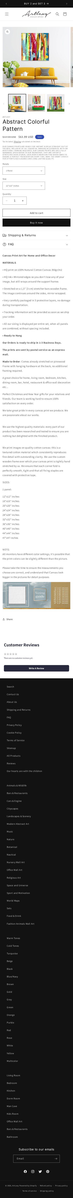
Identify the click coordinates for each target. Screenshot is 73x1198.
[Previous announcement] (6, 3)
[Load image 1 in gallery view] (17, 103)
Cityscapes (12, 808)
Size (4, 178)
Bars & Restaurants (17, 793)
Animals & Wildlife (17, 785)
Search (10, 686)
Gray (9, 999)
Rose (9, 1037)
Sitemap (11, 748)
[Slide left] (3, 104)
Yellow (10, 1053)
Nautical (11, 854)
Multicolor (12, 1060)
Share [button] (9, 619)
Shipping (17, 141)
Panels (6, 164)
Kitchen (11, 1090)
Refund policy (46, 1185)
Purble (10, 1022)
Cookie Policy (14, 732)
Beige (10, 961)
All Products (13, 755)
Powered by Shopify (28, 1185)
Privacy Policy (14, 725)
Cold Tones (13, 945)
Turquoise (12, 953)
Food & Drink (14, 915)
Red (9, 1030)
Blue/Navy (12, 976)
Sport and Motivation (18, 893)
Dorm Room (13, 1098)
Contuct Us (13, 694)
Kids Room (13, 1113)
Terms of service (29, 1191)
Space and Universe (17, 885)
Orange (11, 1014)
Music (10, 831)
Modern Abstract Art (18, 823)
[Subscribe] (56, 1159)
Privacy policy (61, 1185)
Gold (9, 991)
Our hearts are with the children (24, 771)
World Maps (13, 900)
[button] (7, 14)
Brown (10, 984)
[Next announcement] (66, 3)
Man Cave (12, 1106)
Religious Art (14, 877)
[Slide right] (69, 104)
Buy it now (36, 222)
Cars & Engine (14, 800)
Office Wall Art (14, 869)
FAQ (9, 717)
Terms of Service (16, 740)
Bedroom (12, 1083)
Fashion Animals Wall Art (20, 923)
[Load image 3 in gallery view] (56, 103)
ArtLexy (15, 1185)
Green (10, 1007)
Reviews (11, 763)
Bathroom (12, 1136)
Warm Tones (13, 938)
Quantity (7, 194)
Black (10, 968)
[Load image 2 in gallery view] (36, 103)
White (10, 1045)
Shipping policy (47, 1191)
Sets (9, 908)
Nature (10, 839)
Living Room (13, 1075)
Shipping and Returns (19, 709)
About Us (12, 701)
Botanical (12, 846)
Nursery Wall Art (16, 862)
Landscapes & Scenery (19, 816)
